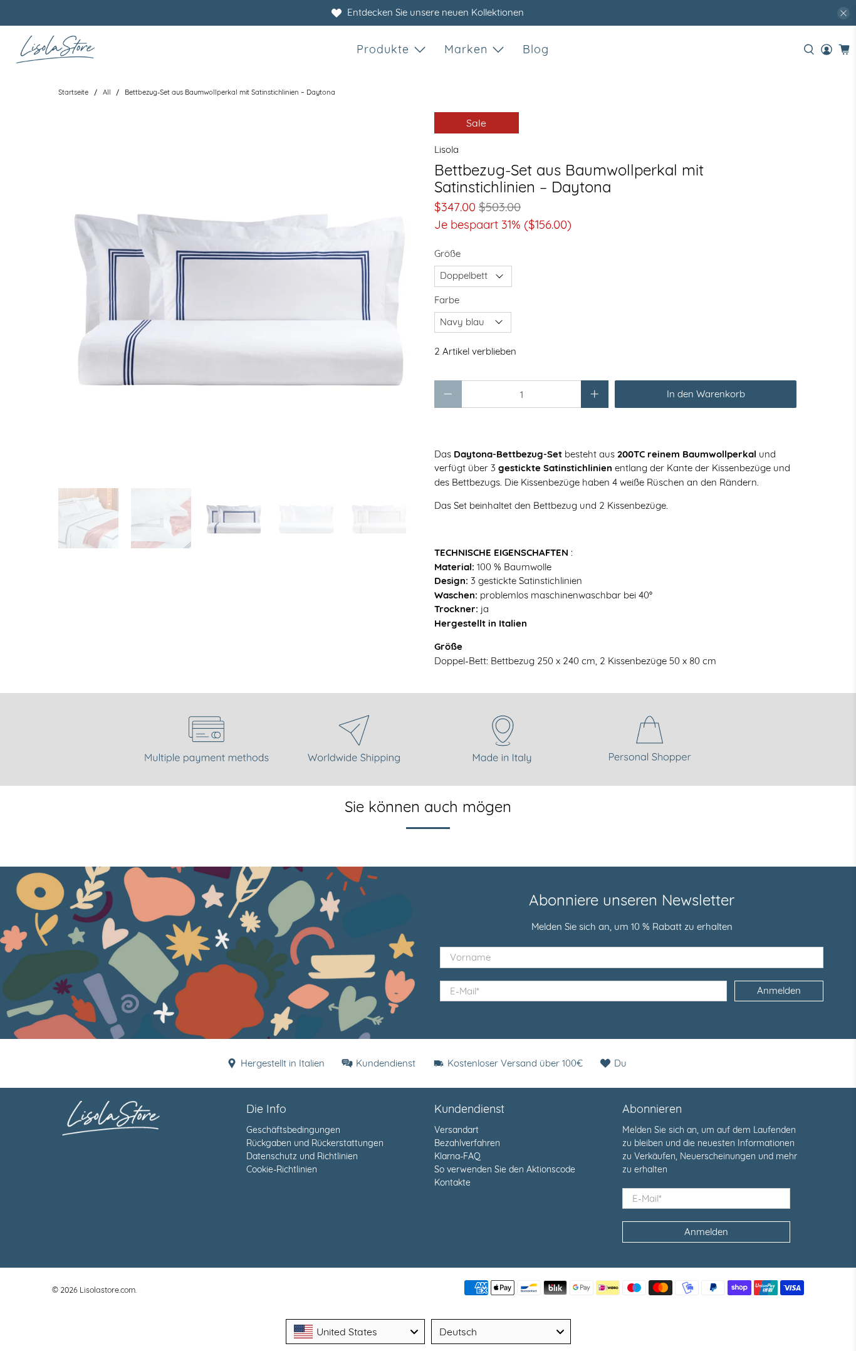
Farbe (446, 300)
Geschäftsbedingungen (293, 1129)
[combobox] (355, 1331)
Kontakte (452, 1182)
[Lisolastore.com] (55, 49)
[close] (843, 13)
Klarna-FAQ (457, 1156)
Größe (447, 253)
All (107, 92)
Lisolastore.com (107, 1290)
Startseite (73, 92)
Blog (536, 49)
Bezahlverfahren (467, 1143)
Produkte (383, 49)
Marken (466, 49)
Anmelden (779, 990)
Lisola (446, 149)
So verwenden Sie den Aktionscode (504, 1169)
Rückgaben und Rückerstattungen (315, 1143)
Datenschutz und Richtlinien (302, 1156)
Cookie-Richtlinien (281, 1169)
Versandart (456, 1129)
